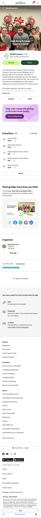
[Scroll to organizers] (3, 8)
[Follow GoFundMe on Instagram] (15, 454)
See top (34, 133)
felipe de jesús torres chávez (18, 151)
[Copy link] (10, 222)
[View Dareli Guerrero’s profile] (4, 246)
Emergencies (20, 264)
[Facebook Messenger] (26, 222)
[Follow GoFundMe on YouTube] (7, 454)
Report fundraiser (21, 278)
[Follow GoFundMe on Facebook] (3, 454)
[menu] (37, 3)
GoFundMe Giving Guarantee (18, 327)
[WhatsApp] (20, 222)
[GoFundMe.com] (21, 2)
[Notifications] (33, 3)
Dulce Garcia (12, 138)
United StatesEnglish (21, 448)
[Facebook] (15, 222)
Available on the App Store (19, 459)
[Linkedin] (31, 222)
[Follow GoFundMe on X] (11, 454)
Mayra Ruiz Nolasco (14, 145)
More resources (8, 438)
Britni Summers (13, 165)
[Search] (3, 3)
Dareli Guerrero (13, 244)
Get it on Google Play (7, 459)
